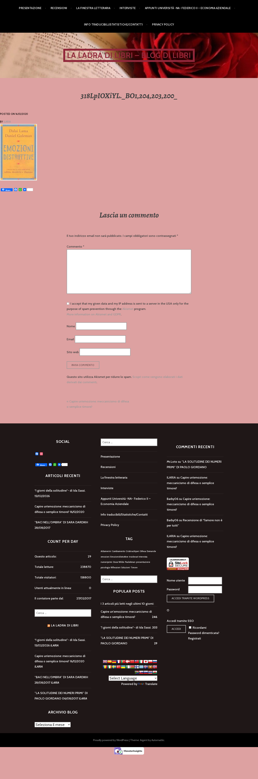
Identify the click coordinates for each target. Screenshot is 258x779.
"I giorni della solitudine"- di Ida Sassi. (126, 627)
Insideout (133, 557)
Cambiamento (118, 551)
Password (173, 589)
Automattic (157, 740)
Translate (151, 684)
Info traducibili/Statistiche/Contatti (113, 24)
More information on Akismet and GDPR (94, 314)
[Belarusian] (132, 666)
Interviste (128, 8)
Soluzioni (125, 567)
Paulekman (130, 562)
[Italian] (141, 661)
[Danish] (128, 661)
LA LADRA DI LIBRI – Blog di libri (129, 55)
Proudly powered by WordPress (110, 740)
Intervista (143, 557)
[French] (119, 661)
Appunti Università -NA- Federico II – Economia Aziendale (188, 8)
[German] (114, 661)
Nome (71, 326)
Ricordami (199, 627)
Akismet (127, 309)
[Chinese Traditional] (137, 661)
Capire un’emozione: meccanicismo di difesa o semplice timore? (190, 483)
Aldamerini (106, 551)
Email (70, 339)
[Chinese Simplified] (132, 661)
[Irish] (109, 666)
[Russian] (155, 661)
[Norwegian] (155, 666)
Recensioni (59, 8)
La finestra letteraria (93, 8)
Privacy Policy (163, 24)
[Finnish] (137, 666)
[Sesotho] (137, 672)
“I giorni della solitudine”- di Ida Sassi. (60, 490)
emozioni (105, 557)
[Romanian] (105, 666)
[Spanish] (109, 661)
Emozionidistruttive (119, 557)
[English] (105, 661)
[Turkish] (119, 666)
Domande (151, 551)
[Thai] (150, 672)
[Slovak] (141, 672)
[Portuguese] (123, 661)
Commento (75, 246)
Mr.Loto (172, 461)
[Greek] (141, 666)
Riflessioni (116, 567)
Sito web (73, 352)
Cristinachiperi (132, 551)
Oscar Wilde (118, 562)
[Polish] (150, 661)
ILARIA (7, 121)
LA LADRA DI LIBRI (64, 625)
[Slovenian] (146, 672)
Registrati (194, 638)
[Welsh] (155, 672)
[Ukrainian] (123, 666)
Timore (134, 567)
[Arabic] (128, 666)
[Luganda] (150, 666)
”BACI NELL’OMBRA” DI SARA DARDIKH (61, 522)
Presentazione (30, 8)
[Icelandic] (146, 666)
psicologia (105, 567)
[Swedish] (114, 666)
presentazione (143, 562)
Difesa (143, 551)
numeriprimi (106, 562)
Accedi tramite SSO (180, 621)
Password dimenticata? (203, 633)
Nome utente (176, 580)
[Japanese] (146, 661)
